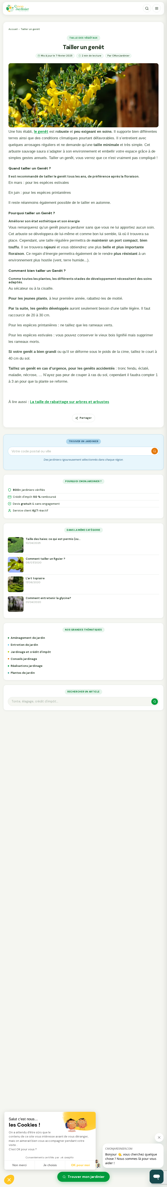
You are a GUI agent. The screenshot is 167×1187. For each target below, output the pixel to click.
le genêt (41, 131)
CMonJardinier (120, 56)
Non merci (19, 1165)
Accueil (13, 29)
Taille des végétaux (83, 38)
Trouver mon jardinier (86, 1176)
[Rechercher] (147, 8)
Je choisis (50, 1165)
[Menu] (156, 8)
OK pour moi (80, 1165)
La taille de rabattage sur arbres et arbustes (69, 401)
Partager (86, 418)
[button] (9, 1179)
